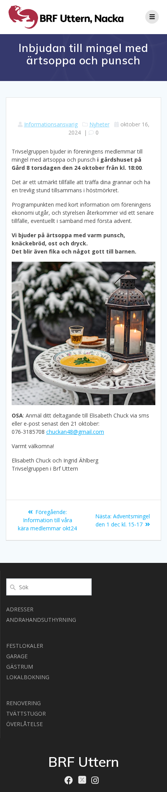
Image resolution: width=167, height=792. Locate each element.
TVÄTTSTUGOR (26, 713)
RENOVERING (23, 703)
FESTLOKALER (24, 645)
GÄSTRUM (19, 666)
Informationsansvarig (51, 124)
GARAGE (17, 656)
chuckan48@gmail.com (75, 431)
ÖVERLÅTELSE (24, 724)
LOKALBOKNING (27, 677)
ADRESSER (19, 609)
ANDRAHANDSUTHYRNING (41, 619)
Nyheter (99, 124)
